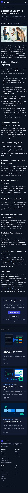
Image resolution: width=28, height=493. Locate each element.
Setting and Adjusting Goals (11, 143)
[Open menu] (25, 2)
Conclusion (5, 271)
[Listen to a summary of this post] (22, 23)
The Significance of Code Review (13, 199)
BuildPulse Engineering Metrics (12, 261)
